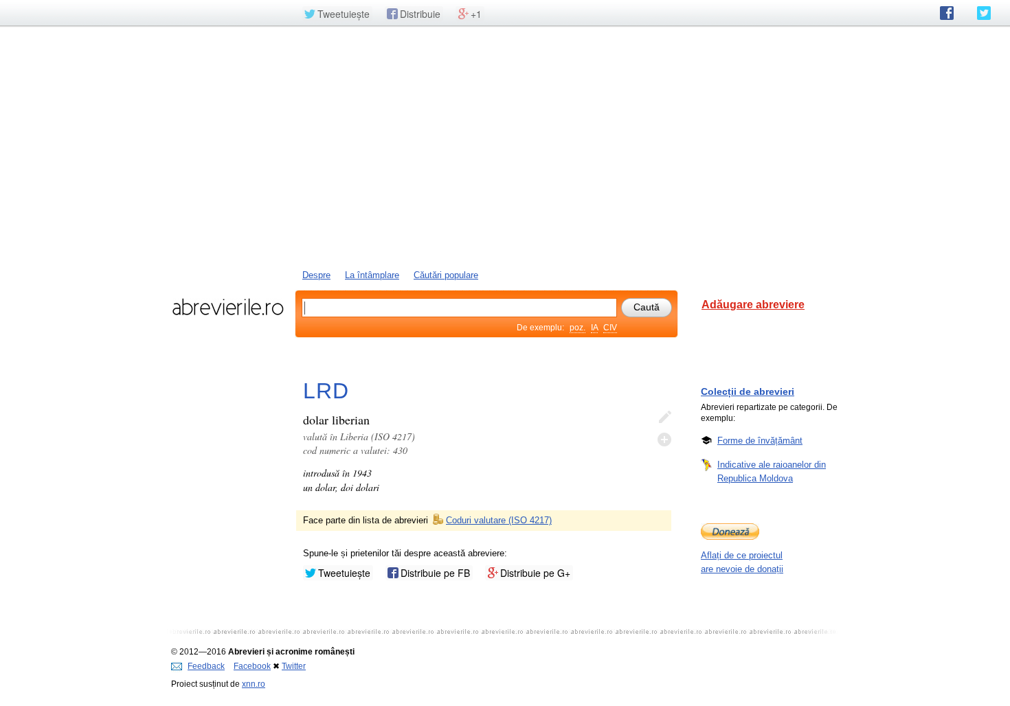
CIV (610, 327)
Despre (316, 275)
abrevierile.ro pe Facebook (947, 13)
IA (594, 327)
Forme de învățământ (760, 440)
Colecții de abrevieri (747, 391)
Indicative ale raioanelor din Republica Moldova (771, 471)
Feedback (206, 666)
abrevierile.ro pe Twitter (984, 13)
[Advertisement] (505, 146)
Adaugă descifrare (664, 439)
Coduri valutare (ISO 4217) (499, 520)
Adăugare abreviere (753, 304)
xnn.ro (253, 684)
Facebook (252, 666)
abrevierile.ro (228, 307)
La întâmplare (372, 275)
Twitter (294, 666)
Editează (664, 417)
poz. (577, 327)
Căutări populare (446, 275)
